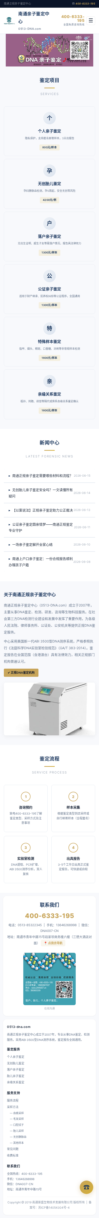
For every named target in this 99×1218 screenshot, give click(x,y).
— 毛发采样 (17, 1119)
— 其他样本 (17, 1143)
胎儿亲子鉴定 (15, 1076)
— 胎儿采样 (17, 1131)
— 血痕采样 (17, 1113)
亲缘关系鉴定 (15, 1082)
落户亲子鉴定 (15, 1069)
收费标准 (13, 1155)
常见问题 (13, 1149)
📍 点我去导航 (53, 943)
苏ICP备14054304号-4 (54, 1207)
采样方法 (13, 1107)
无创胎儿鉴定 (15, 1063)
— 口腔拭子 (17, 1125)
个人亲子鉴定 (15, 1057)
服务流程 (13, 1100)
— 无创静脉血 (18, 1137)
